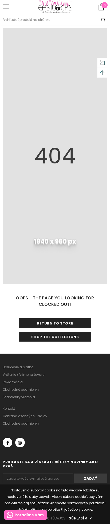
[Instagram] (20, 442)
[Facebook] (7, 442)
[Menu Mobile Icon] (6, 7)
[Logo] (55, 6)
